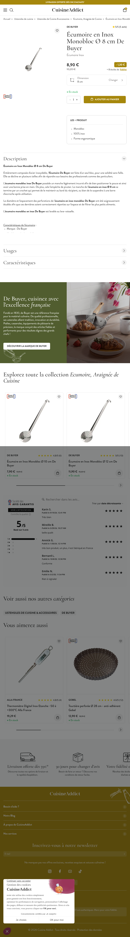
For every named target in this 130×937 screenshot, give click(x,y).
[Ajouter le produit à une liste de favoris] (57, 30)
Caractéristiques (19, 262)
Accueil (6, 19)
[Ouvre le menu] (5, 10)
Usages (10, 251)
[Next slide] (120, 485)
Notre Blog (9, 816)
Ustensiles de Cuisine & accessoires (53, 19)
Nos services (10, 834)
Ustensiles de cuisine (23, 19)
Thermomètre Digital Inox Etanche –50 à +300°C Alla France (31, 708)
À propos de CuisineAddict (17, 825)
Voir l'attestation (21, 510)
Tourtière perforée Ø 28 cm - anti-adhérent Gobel (94, 708)
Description (15, 159)
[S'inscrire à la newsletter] (125, 854)
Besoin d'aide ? (11, 807)
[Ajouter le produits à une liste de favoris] (59, 396)
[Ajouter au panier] (57, 473)
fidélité (123, 69)
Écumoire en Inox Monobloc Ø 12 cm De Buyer (93, 463)
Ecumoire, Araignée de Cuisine (87, 19)
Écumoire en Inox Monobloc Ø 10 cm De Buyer (31, 463)
